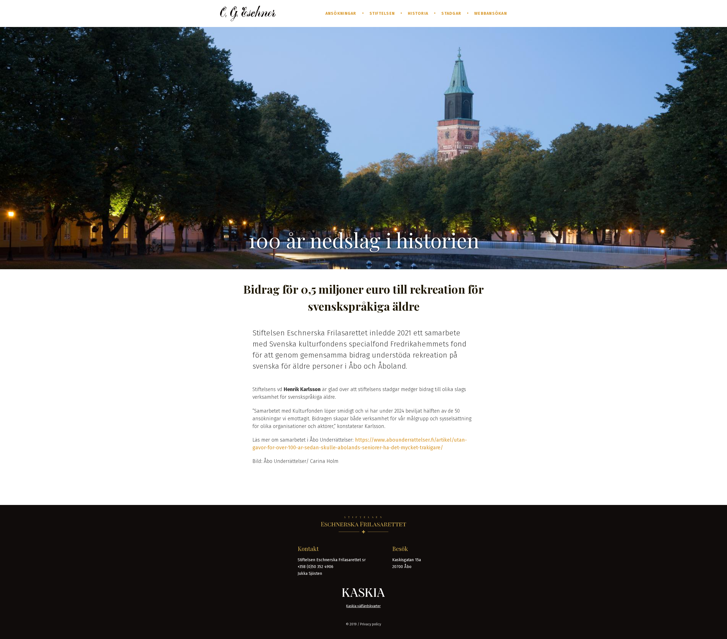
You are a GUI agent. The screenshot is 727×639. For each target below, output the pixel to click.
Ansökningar (340, 13)
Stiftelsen (382, 13)
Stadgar (451, 13)
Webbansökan (490, 13)
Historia (418, 13)
